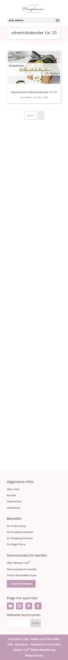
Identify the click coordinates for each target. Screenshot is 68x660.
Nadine (28, 97)
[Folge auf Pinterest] (28, 605)
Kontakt (11, 495)
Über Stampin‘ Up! (18, 562)
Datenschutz (14, 501)
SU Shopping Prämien (20, 538)
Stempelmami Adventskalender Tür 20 (34, 92)
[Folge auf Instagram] (19, 605)
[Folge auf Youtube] (10, 605)
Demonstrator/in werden (22, 569)
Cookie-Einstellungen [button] (21, 583)
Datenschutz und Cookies (45, 644)
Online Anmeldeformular (22, 575)
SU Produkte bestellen (20, 532)
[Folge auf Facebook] (38, 605)
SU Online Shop (16, 526)
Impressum (13, 507)
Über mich (13, 489)
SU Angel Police (16, 544)
